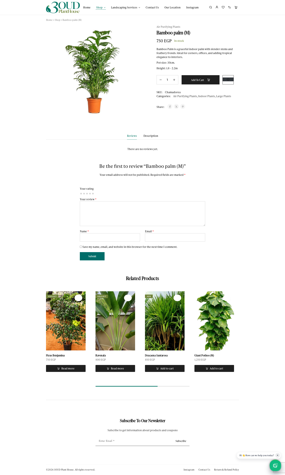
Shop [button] (99, 7)
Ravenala (100, 355)
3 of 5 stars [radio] (87, 193)
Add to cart (197, 80)
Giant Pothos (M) (204, 355)
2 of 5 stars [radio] (84, 193)
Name (84, 231)
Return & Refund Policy (226, 469)
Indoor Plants (206, 96)
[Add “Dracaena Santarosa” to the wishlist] (177, 298)
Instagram (192, 7)
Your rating (87, 188)
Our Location (172, 7)
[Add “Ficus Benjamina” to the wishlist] (78, 298)
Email (149, 231)
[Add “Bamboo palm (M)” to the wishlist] (228, 79)
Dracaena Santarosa (156, 355)
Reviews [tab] (132, 136)
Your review (88, 199)
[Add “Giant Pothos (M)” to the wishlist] (227, 298)
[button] (165, 368)
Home (87, 7)
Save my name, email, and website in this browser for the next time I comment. (129, 247)
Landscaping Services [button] (124, 7)
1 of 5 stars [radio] (81, 193)
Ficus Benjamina (55, 355)
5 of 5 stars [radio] (93, 193)
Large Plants (223, 96)
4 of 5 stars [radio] (90, 193)
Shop (57, 19)
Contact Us (152, 7)
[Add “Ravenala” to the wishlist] (128, 298)
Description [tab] (150, 136)
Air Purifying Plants (168, 27)
